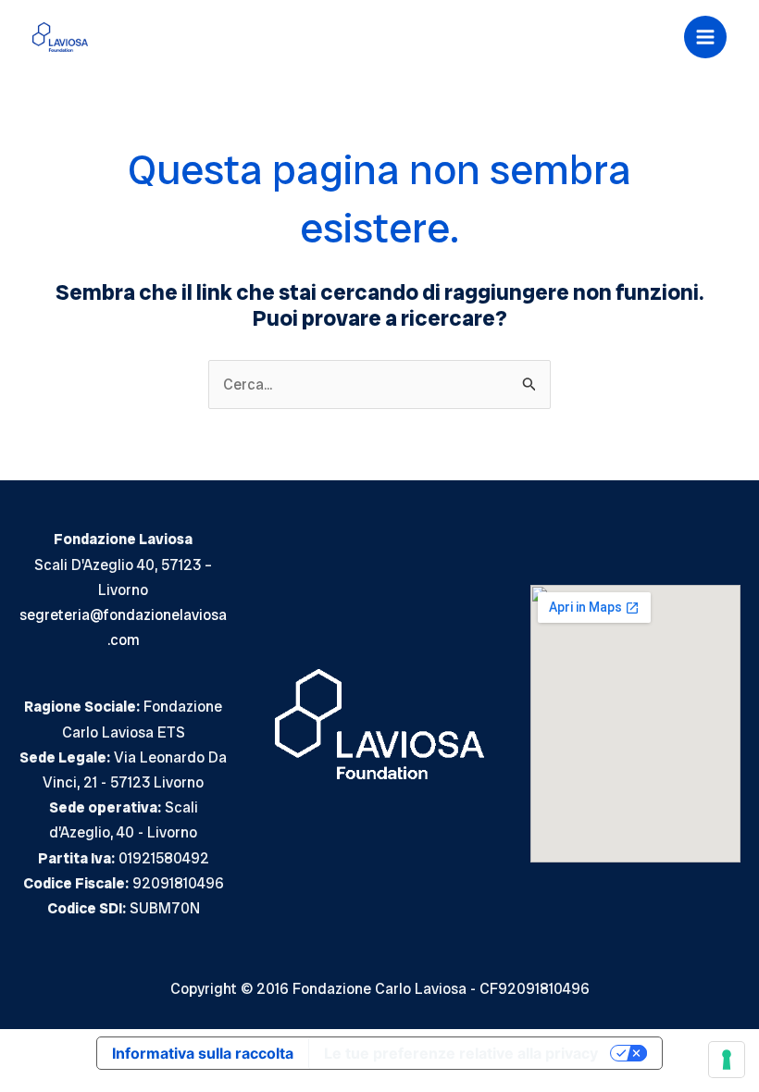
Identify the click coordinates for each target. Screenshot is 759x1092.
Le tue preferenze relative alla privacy (461, 1053)
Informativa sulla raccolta (202, 1053)
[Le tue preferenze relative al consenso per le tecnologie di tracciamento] (726, 1059)
